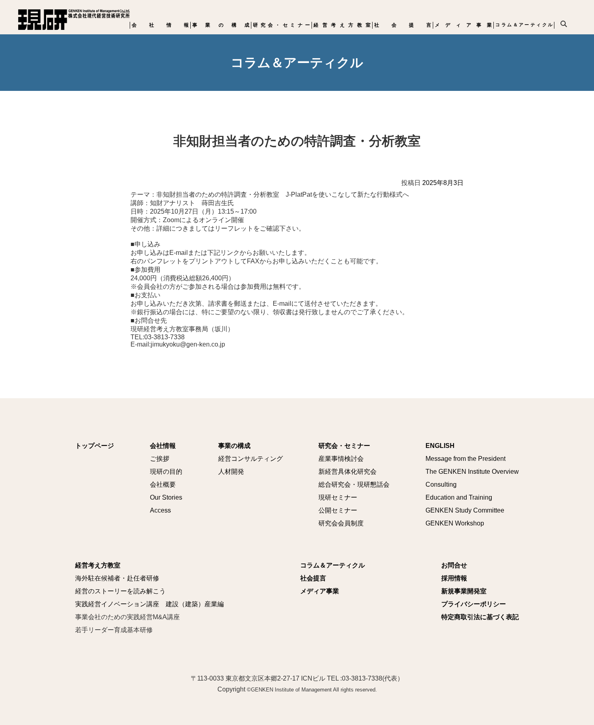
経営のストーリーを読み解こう (120, 591)
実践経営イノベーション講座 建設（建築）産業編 (149, 604)
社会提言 (402, 25)
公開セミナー (337, 510)
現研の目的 (166, 471)
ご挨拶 (159, 458)
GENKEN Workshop (454, 523)
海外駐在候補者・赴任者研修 (117, 578)
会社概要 (163, 484)
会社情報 (160, 25)
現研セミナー (337, 497)
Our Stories (166, 497)
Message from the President (465, 458)
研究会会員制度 (341, 523)
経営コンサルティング (250, 458)
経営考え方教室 (342, 25)
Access (160, 510)
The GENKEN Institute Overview (472, 471)
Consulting (441, 484)
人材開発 (231, 471)
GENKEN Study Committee (464, 510)
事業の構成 (220, 25)
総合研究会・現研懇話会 (354, 484)
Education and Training (458, 497)
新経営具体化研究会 (347, 471)
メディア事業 (463, 25)
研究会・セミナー (281, 25)
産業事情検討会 (341, 458)
